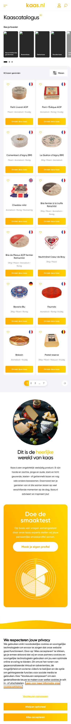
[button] (5, 61)
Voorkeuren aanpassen (35, 696)
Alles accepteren (35, 717)
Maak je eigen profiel (35, 547)
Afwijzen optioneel (35, 706)
